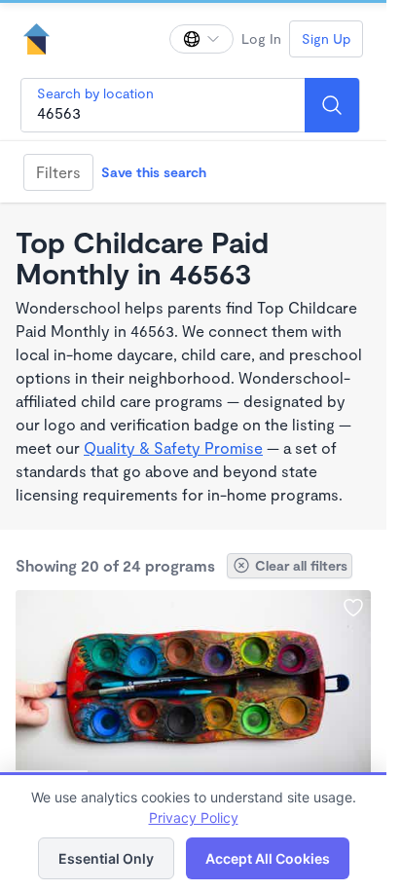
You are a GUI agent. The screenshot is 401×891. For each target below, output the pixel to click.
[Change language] (201, 39)
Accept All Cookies (267, 858)
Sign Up (326, 38)
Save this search (153, 172)
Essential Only (106, 858)
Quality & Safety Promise (173, 447)
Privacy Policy (193, 817)
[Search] (332, 105)
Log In (261, 38)
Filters (58, 172)
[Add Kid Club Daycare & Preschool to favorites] (353, 607)
